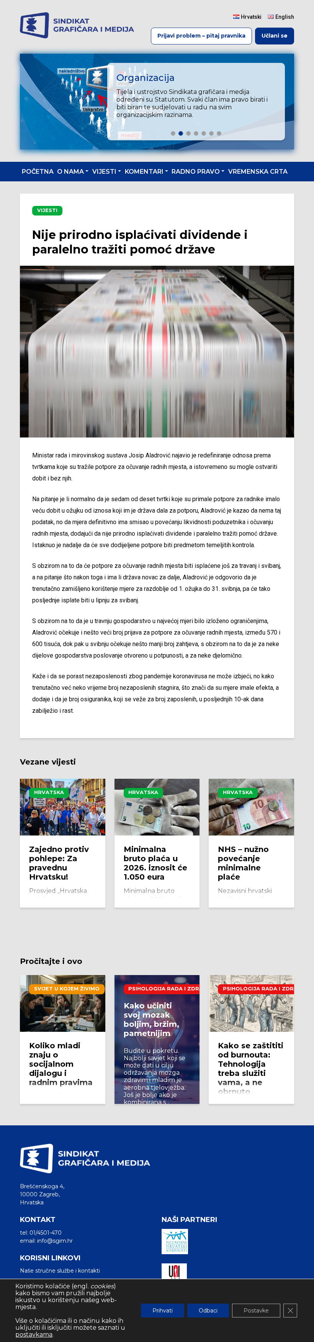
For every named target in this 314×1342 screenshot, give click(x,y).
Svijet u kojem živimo (67, 989)
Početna (38, 171)
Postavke (256, 1310)
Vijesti (104, 171)
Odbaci (208, 1310)
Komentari (144, 171)
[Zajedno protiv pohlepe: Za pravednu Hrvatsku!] (62, 807)
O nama (70, 171)
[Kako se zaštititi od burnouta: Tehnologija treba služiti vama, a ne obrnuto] (251, 1003)
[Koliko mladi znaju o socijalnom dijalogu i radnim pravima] (62, 1003)
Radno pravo (196, 171)
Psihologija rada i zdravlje (172, 989)
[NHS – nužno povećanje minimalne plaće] (251, 807)
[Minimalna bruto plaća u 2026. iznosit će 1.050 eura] (157, 807)
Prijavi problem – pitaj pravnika (201, 35)
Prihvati (162, 1310)
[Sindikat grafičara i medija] (77, 25)
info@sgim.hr (55, 1240)
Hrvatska (49, 792)
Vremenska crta (258, 171)
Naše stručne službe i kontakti (60, 1270)
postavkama (33, 1334)
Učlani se (275, 35)
